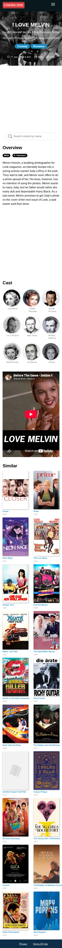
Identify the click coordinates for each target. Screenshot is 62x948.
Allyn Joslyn (32, 335)
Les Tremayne (13, 335)
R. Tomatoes (20, 155)
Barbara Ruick (13, 362)
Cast (7, 282)
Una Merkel (12, 309)
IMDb (6, 155)
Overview (12, 147)
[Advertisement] (31, 97)
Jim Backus (32, 362)
